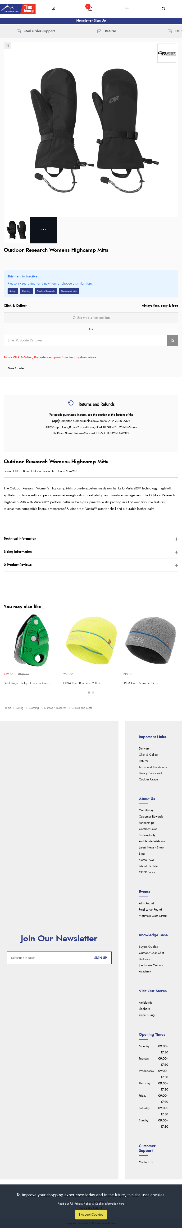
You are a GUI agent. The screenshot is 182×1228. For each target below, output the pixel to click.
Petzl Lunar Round (150, 909)
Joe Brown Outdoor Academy (151, 968)
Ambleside (146, 1002)
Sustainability (147, 835)
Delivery (144, 748)
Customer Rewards (151, 816)
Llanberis (144, 1009)
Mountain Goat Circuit (153, 915)
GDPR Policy (147, 872)
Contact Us (146, 1162)
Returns (143, 761)
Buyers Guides (148, 946)
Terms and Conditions (153, 767)
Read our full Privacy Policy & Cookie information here (91, 1203)
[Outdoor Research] (166, 53)
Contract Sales (148, 829)
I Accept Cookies (91, 1214)
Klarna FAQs (146, 860)
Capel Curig (147, 1015)
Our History (146, 810)
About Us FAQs (148, 866)
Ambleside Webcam (152, 841)
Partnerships (146, 822)
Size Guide (16, 368)
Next (174, 656)
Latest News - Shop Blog (151, 850)
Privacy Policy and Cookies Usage (150, 776)
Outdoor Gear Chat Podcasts (151, 956)
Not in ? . (34, 350)
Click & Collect (148, 754)
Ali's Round (146, 903)
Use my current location (93, 318)
